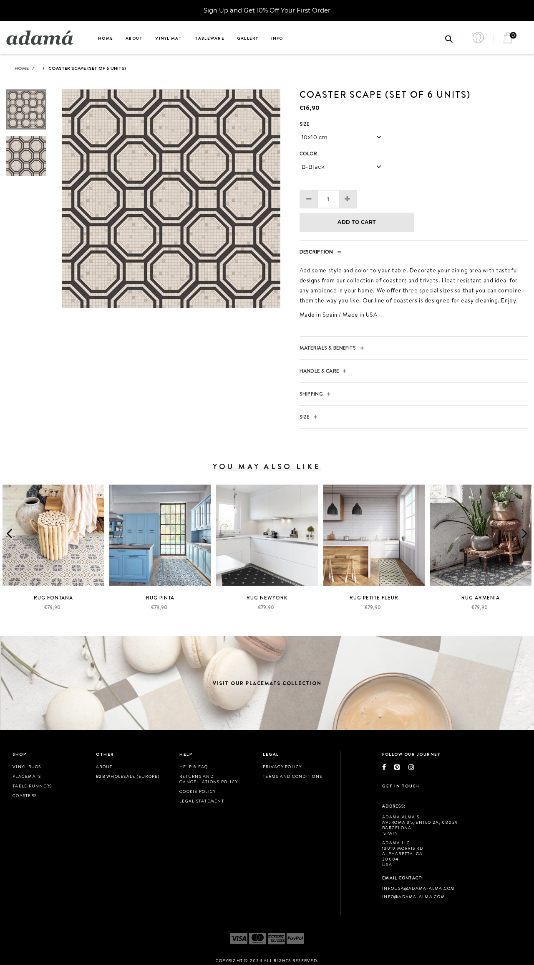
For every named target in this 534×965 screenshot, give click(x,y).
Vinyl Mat (168, 38)
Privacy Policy (282, 766)
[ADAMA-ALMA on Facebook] (388, 767)
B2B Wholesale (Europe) (128, 776)
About (134, 38)
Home (105, 38)
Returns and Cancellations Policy (208, 779)
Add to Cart (356, 222)
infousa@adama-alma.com (418, 888)
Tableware (209, 38)
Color (308, 154)
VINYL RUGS (27, 766)
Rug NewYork (267, 597)
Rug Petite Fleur (374, 597)
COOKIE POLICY (197, 791)
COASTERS (25, 795)
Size (305, 124)
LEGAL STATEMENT (201, 801)
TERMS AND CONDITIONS (292, 776)
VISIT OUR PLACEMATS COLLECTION (267, 683)
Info (277, 38)
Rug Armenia (480, 597)
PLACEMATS (27, 776)
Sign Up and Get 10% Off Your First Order (267, 10)
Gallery (248, 38)
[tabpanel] (171, 198)
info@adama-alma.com (413, 896)
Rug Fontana (53, 597)
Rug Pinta (160, 597)
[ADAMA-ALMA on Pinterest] (401, 767)
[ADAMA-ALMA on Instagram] (415, 767)
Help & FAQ (193, 766)
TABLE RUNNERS (32, 786)
